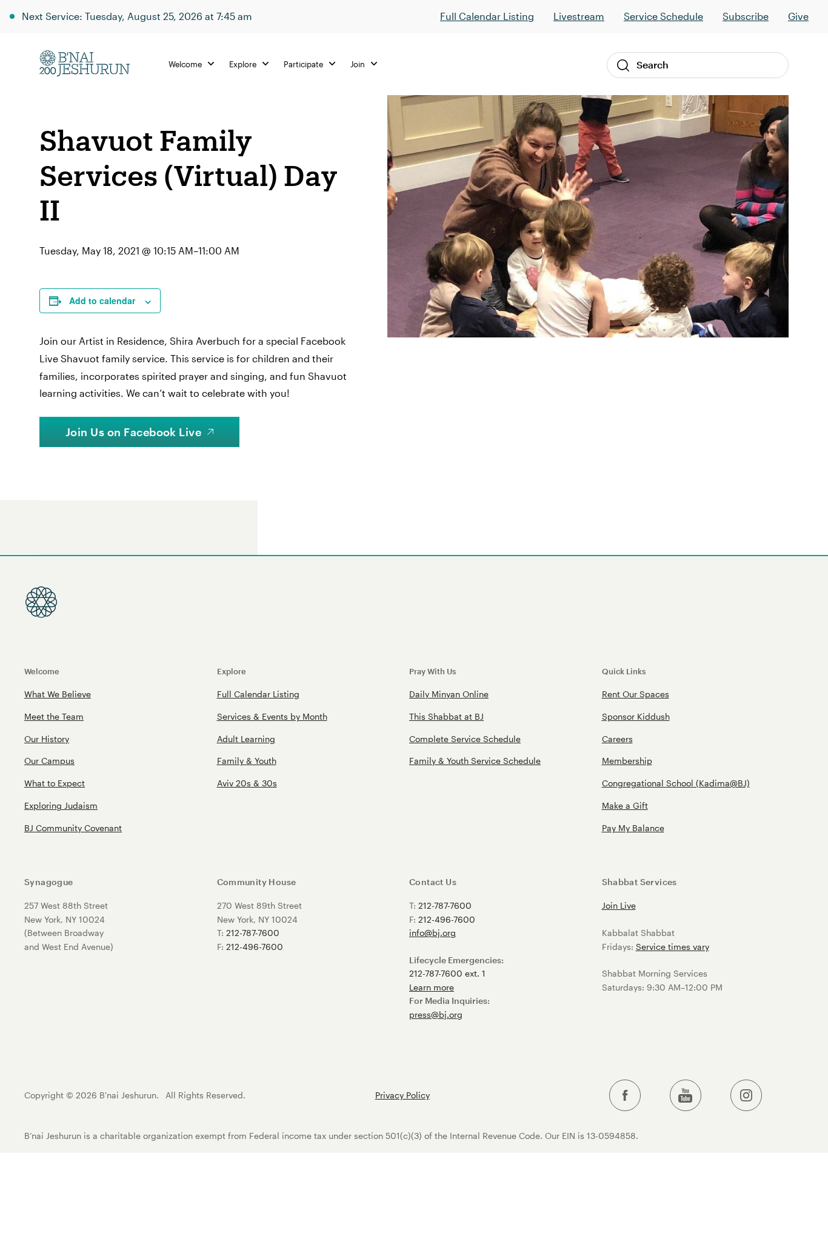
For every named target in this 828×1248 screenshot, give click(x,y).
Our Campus (49, 760)
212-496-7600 (254, 946)
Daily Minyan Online (449, 694)
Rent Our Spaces (635, 694)
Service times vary (672, 946)
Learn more (431, 987)
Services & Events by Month (272, 716)
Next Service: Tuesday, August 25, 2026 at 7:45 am (137, 16)
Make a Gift (625, 805)
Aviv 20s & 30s (247, 783)
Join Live (619, 905)
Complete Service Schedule (465, 739)
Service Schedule (663, 16)
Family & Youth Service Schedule (475, 760)
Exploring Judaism (61, 805)
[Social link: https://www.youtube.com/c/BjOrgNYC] (685, 1096)
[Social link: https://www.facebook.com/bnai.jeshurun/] (625, 1096)
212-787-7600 (252, 933)
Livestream (578, 16)
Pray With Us (432, 670)
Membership (627, 760)
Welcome (41, 670)
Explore (231, 670)
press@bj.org (435, 1014)
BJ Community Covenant (73, 828)
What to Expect (54, 783)
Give (798, 16)
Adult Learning (246, 739)
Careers (617, 739)
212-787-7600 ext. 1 (447, 973)
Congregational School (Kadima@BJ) (676, 783)
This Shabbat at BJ (446, 716)
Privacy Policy (402, 1095)
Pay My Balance (633, 828)
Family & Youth (246, 760)
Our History (46, 739)
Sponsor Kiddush (636, 716)
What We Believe (57, 694)
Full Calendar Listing (487, 16)
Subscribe (746, 16)
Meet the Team (54, 716)
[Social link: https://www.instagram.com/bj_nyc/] (746, 1096)
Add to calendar (102, 300)
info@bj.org (432, 933)
